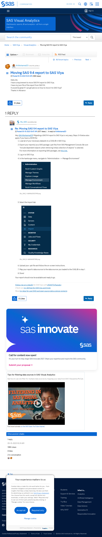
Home (6, 45)
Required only (38, 510)
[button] (8, 73)
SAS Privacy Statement (41, 493)
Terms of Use (35, 534)
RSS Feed (61, 54)
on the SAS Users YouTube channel (33, 426)
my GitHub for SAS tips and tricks (37, 288)
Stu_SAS (23, 122)
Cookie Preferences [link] (8, 534)
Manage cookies (30, 518)
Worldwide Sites (85, 4)
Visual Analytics (30, 45)
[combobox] (50, 37)
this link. (64, 151)
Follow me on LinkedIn (24, 285)
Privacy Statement (21, 534)
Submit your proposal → (20, 365)
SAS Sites (97, 4)
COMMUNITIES (26, 4)
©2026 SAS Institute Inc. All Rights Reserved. (71, 534)
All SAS (69, 4)
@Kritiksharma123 (26, 135)
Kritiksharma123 (22, 65)
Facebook (3, 525)
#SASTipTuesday (54, 285)
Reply (90, 103)
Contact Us (91, 4)
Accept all (21, 510)
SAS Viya (16, 45)
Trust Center (47, 534)
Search (79, 4)
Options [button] (13, 55)
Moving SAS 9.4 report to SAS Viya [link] (53, 45)
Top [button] (11, 474)
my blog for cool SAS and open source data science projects (43, 291)
